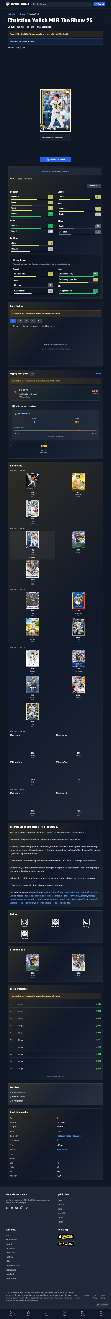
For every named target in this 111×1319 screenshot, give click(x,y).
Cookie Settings (102, 1296)
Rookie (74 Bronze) (41, 903)
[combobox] (61, 4)
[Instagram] (21, 1207)
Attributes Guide (11, 1270)
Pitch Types (9, 1257)
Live (18, 832)
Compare (60, 1217)
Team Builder (62, 1213)
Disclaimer (86, 1295)
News (7, 1235)
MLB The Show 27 (11, 1239)
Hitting (12, 178)
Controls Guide (10, 1248)
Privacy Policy (95, 1296)
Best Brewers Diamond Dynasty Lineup (69, 1136)
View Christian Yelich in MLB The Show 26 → (23, 41)
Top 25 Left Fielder (62, 1149)
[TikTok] (26, 1207)
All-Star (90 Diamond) (73, 899)
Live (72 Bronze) (65, 903)
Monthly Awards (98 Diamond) (43, 896)
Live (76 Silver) (29, 903)
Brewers (79, 878)
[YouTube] (16, 1207)
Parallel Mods (10, 1274)
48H (20, 320)
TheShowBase (12, 14)
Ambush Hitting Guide (12, 1265)
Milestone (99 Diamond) (25, 896)
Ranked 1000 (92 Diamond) (25, 899)
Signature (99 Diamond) (81, 892)
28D (33, 320)
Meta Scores (28, 179)
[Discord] (12, 1207)
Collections (61, 1204)
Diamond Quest (10, 1252)
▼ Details (98, 374)
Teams (60, 1209)
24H (13, 320)
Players (22, 14)
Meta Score (31, 839)
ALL (39, 320)
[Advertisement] (55, 70)
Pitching (19, 179)
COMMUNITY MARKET (18, 1092)
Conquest (9, 1244)
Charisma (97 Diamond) (61, 896)
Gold (66, 832)
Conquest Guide (11, 1278)
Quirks (16, 885)
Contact (60, 1222)
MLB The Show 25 (48, 832)
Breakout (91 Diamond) (57, 899)
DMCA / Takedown (77, 1296)
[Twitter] (7, 1207)
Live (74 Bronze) (53, 903)
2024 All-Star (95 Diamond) (78, 896)
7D (26, 320)
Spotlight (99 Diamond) (51, 892)
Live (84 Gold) (84, 899)
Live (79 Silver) (19, 903)
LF (83, 832)
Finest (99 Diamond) (66, 892)
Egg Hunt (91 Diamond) (42, 899)
